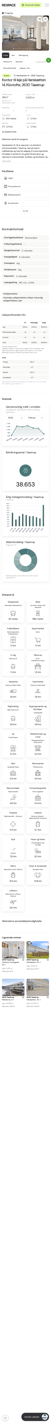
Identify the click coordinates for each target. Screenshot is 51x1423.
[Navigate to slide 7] (24, 49)
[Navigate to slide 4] (18, 49)
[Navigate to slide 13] (34, 49)
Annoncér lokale (32, 5)
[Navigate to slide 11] (31, 49)
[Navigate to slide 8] (25, 49)
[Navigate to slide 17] (47, 957)
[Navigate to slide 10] (29, 49)
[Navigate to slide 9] (27, 49)
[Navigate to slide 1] (13, 49)
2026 (10, 417)
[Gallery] (13, 949)
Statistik (19, 62)
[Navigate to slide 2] (15, 49)
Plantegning (23, 55)
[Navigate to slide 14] (36, 49)
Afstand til (7, 62)
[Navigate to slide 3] (17, 49)
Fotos (5, 55)
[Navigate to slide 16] (45, 957)
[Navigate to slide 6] (22, 49)
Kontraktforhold (9, 68)
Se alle (25, 211)
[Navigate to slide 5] (20, 49)
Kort (13, 55)
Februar (32, 417)
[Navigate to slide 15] (37, 49)
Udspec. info (25, 68)
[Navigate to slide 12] (32, 49)
